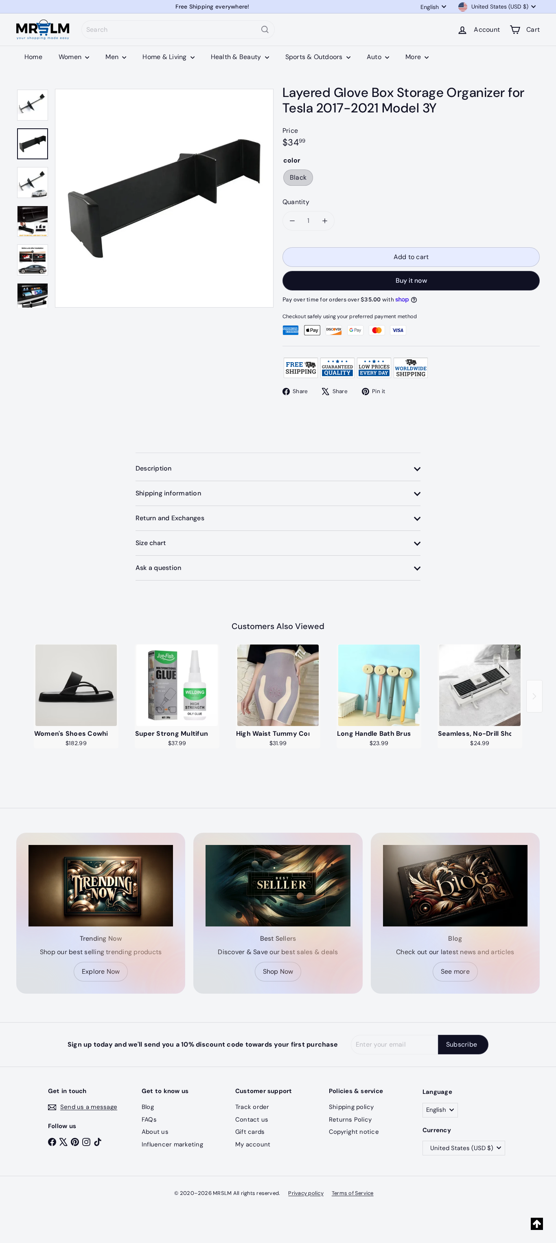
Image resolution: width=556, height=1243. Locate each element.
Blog (148, 1107)
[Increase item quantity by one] (325, 221)
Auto (375, 57)
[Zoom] (164, 198)
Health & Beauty (237, 57)
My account (252, 1144)
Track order (252, 1107)
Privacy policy (305, 1193)
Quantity (295, 202)
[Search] (265, 29)
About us (155, 1132)
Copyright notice (354, 1132)
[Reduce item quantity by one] (292, 221)
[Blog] (455, 885)
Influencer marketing (172, 1144)
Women (71, 57)
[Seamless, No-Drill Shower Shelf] (480, 685)
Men (112, 57)
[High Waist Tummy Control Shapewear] (278, 685)
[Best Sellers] (278, 885)
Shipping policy (351, 1107)
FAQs (149, 1119)
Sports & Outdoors (314, 57)
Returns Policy (350, 1119)
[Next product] (534, 696)
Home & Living (165, 57)
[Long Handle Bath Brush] (379, 685)
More (413, 57)
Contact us (251, 1119)
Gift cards (250, 1132)
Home (33, 57)
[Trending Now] (100, 885)
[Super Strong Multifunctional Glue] (177, 685)
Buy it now (411, 280)
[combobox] (178, 29)
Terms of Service (353, 1193)
